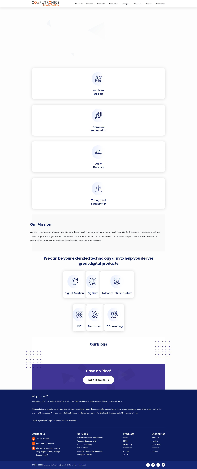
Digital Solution (74, 293)
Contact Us (160, 4)
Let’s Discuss (97, 380)
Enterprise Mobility (84, 455)
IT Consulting (114, 326)
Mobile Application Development (90, 451)
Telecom (137, 4)
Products (101, 4)
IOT (79, 326)
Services (89, 4)
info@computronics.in (45, 443)
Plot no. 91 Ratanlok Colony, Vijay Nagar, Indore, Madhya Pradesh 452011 (48, 451)
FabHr (125, 437)
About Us (79, 4)
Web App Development (86, 441)
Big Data (92, 293)
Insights (126, 4)
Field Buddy (127, 444)
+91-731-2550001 (42, 439)
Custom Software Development (90, 437)
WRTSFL (126, 451)
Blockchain (95, 326)
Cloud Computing (84, 444)
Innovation (113, 4)
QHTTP (125, 455)
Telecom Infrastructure (117, 293)
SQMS (125, 441)
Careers (148, 4)
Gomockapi (127, 448)
